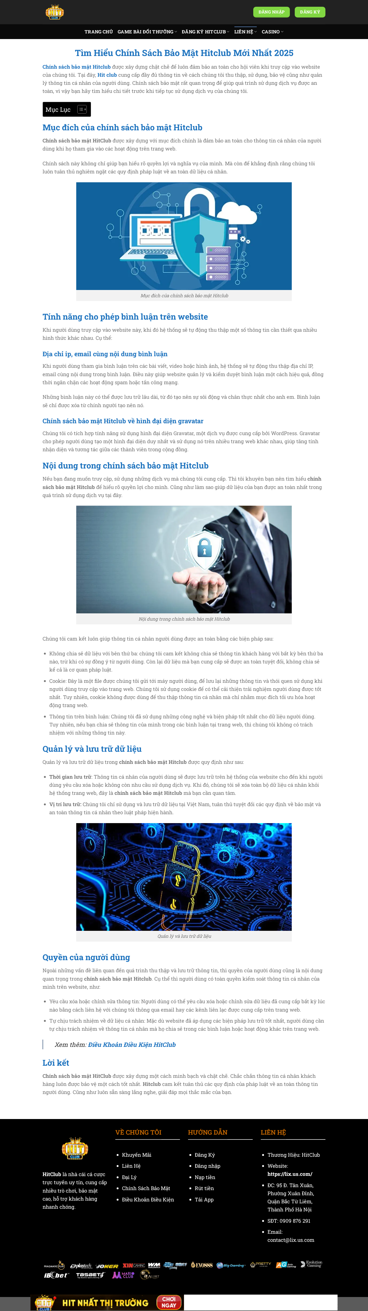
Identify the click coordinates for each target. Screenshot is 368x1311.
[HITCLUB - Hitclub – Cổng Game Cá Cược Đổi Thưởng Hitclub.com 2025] (69, 12)
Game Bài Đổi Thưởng (145, 32)
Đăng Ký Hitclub (204, 32)
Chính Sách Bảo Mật (146, 1188)
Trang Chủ (99, 32)
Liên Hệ (243, 32)
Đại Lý (130, 1177)
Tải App (204, 1199)
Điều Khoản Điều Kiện (148, 1199)
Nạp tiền (206, 1177)
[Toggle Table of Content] (79, 109)
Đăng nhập (207, 1165)
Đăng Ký (205, 1154)
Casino (271, 32)
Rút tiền (204, 1188)
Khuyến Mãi (137, 1154)
